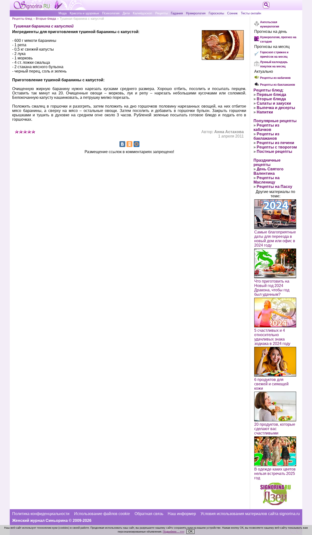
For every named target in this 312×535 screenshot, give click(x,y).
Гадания (177, 13)
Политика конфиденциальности (40, 514)
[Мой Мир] (136, 144)
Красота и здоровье (84, 13)
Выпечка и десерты (276, 108)
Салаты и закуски (274, 103)
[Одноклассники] (129, 144)
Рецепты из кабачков (275, 78)
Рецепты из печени (275, 143)
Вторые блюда (46, 18)
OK (190, 531)
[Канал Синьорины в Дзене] (275, 504)
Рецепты (161, 13)
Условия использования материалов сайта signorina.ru (250, 514)
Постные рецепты (274, 151)
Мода (62, 13)
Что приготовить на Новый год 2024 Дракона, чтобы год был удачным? (271, 287)
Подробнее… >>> (173, 531)
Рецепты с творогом (277, 147)
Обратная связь (149, 514)
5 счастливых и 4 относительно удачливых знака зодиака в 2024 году (272, 337)
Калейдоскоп (142, 13)
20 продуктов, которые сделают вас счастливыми (274, 428)
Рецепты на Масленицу (267, 180)
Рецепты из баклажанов (277, 84)
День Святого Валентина (268, 171)
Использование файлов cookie (102, 514)
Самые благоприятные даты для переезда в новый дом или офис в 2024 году (275, 238)
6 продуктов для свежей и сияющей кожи (271, 384)
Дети (126, 13)
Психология (110, 13)
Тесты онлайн (251, 13)
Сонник (232, 13)
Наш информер (182, 514)
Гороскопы (216, 13)
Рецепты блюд (22, 18)
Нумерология (195, 13)
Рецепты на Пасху (274, 186)
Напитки (265, 112)
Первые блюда (271, 94)
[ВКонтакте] (122, 144)
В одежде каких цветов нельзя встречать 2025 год (275, 473)
